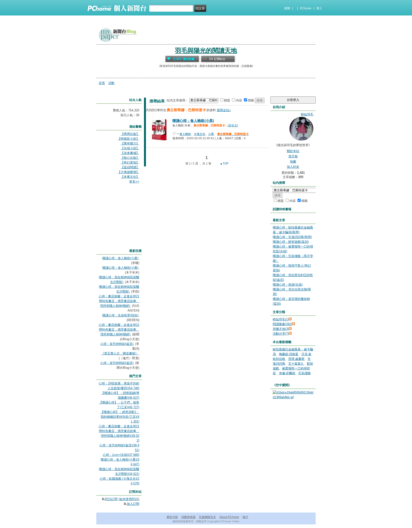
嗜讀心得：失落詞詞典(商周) (292, 237)
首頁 (102, 83)
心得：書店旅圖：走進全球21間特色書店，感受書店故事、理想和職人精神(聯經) (119, 301)
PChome (305, 8)
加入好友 (293, 167)
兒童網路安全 (207, 517)
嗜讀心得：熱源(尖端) (288, 284)
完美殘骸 (304, 373)
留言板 (293, 156)
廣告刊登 (172, 517)
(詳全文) (233, 125)
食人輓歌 (185, 134)
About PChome (229, 517)
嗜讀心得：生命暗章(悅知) (120, 315)
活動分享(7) (281, 333)
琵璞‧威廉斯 (296, 359)
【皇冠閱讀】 (130, 167)
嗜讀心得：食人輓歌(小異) (193, 121)
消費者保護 (188, 517)
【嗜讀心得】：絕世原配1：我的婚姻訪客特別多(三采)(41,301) (119, 416)
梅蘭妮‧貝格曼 (288, 354)
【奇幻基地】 (130, 162)
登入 (319, 8)
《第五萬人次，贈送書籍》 (119, 353)
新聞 (287, 8)
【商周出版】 (130, 134)
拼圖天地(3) (281, 329)
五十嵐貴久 (296, 363)
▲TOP (223, 163)
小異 (211, 134)
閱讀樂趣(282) (282, 324)
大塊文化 (199, 134)
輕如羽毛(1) (281, 319)
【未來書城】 (130, 153)
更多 (134, 181)
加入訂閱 (133, 504)
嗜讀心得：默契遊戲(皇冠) (291, 242)
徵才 (245, 517)
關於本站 (293, 151)
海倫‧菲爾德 (287, 373)
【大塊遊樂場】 (128, 172)
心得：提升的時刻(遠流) (116, 344)
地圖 (293, 161)
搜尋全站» (224, 110)
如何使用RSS (128, 499)
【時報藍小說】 (128, 138)
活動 (111, 83)
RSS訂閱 (111, 499)
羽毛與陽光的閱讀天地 (206, 50)
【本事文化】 (130, 177)
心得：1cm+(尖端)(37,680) (121, 455)
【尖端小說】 (130, 148)
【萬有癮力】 (130, 143)
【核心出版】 (130, 157)
